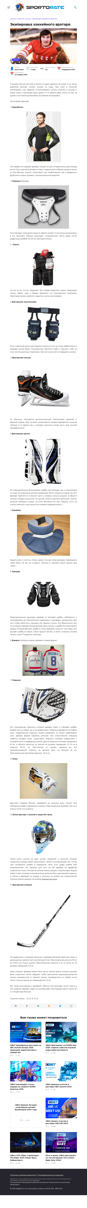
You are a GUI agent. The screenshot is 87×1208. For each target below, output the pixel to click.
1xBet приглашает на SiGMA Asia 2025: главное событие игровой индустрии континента (61, 1047)
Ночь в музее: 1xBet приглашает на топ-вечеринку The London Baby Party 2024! (61, 1157)
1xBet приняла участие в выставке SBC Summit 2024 (59, 1085)
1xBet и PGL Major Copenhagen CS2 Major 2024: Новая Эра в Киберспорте (24, 1157)
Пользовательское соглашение (50, 1175)
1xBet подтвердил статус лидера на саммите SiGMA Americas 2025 (22, 1086)
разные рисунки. (50, 879)
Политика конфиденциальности (23, 1175)
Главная (13, 19)
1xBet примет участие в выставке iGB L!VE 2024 (57, 1122)
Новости (21, 19)
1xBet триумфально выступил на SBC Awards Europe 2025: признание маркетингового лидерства (25, 1048)
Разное (28, 19)
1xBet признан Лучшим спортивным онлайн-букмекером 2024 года (26, 1107)
